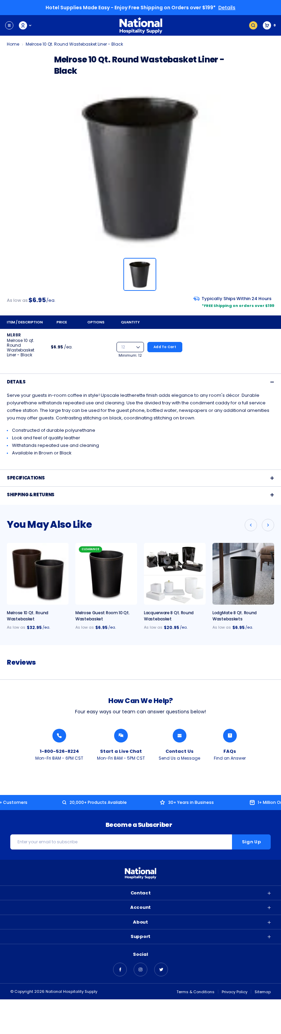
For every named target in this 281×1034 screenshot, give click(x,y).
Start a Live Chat (121, 751)
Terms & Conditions (195, 992)
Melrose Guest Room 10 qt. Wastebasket (102, 616)
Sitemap (263, 992)
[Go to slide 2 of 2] (251, 525)
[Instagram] (140, 969)
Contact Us (180, 751)
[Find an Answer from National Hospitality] (230, 735)
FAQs (229, 751)
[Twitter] (161, 969)
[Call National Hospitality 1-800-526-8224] (59, 735)
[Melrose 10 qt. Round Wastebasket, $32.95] (38, 574)
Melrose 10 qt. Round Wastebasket (27, 616)
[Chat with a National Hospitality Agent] (121, 735)
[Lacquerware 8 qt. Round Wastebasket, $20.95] (175, 574)
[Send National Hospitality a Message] (179, 735)
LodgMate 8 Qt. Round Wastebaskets (234, 616)
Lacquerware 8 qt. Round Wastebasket (169, 616)
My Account (25, 25)
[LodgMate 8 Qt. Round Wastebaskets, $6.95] (243, 574)
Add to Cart (165, 346)
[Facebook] (120, 969)
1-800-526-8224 (59, 751)
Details (226, 7)
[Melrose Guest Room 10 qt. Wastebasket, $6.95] (106, 574)
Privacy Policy (234, 992)
